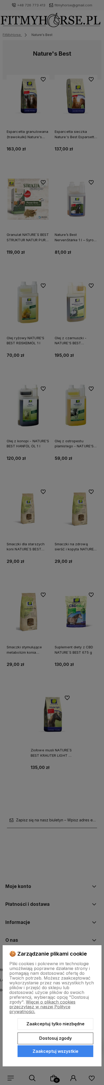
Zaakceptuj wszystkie (55, 1051)
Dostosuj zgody (55, 1038)
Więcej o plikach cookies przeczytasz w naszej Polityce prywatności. (42, 1006)
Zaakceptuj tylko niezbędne (55, 1023)
